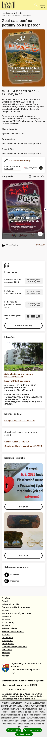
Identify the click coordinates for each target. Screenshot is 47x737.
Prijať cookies (14, 730)
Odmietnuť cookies (32, 730)
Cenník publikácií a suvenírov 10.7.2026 (23, 446)
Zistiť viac (23, 506)
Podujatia (19, 13)
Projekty (6, 625)
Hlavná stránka (7, 13)
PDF (26, 168)
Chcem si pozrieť (23, 325)
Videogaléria (8, 643)
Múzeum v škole (9, 628)
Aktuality (6, 619)
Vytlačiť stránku (12, 245)
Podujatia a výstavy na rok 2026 (19, 420)
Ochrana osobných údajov (14, 646)
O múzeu (6, 598)
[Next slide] (45, 209)
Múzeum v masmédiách (13, 631)
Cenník (5, 601)
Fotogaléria (7, 640)
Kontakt (5, 655)
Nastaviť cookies (24, 734)
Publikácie (7, 649)
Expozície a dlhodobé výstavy (16, 607)
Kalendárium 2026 (10, 604)
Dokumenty (7, 637)
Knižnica (6, 652)
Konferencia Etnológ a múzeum (16, 613)
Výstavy (5, 610)
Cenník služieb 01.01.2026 (16, 441)
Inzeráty (6, 634)
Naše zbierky (8, 622)
